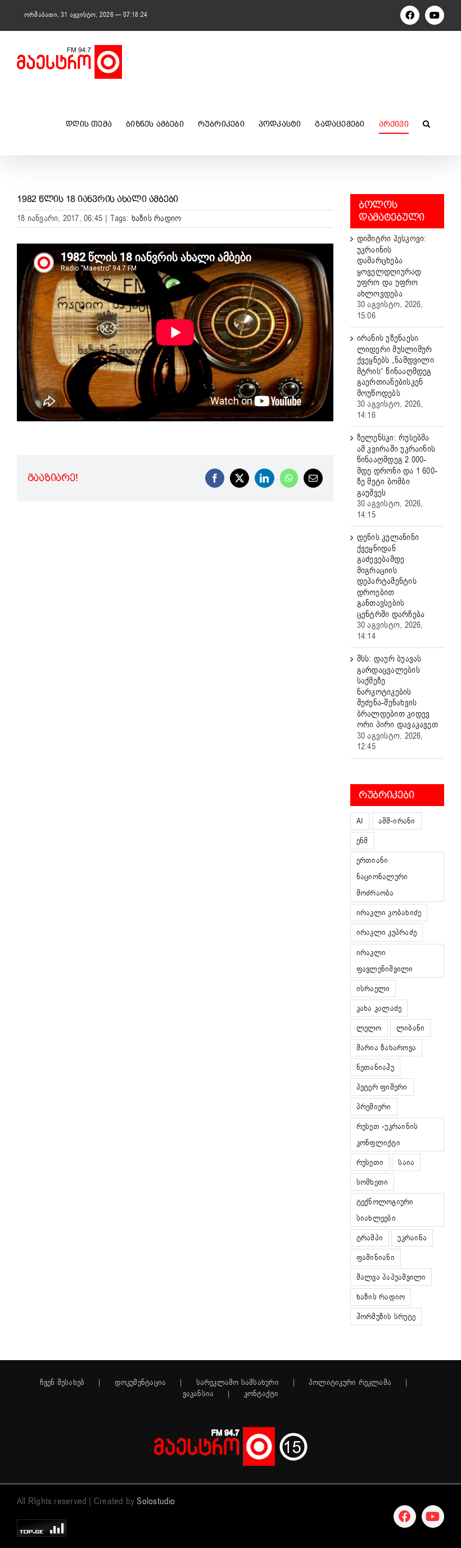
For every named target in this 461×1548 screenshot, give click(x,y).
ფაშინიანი (375, 1257)
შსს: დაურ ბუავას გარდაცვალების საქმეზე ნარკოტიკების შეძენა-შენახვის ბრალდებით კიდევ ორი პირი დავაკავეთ (397, 691)
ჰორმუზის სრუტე (385, 1316)
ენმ (362, 840)
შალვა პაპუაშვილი (391, 1277)
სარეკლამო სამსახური (237, 1383)
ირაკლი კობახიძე (388, 912)
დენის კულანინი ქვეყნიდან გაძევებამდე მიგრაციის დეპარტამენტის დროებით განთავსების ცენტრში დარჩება (390, 576)
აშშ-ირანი (396, 821)
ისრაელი (373, 988)
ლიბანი (410, 1028)
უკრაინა (412, 1237)
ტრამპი (369, 1237)
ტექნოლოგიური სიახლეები (385, 1209)
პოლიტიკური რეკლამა (350, 1383)
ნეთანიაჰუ (375, 1067)
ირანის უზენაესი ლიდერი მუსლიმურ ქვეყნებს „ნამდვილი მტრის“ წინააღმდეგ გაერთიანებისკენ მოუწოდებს (395, 365)
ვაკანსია (198, 1394)
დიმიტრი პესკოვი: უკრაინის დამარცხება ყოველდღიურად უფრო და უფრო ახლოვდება (392, 266)
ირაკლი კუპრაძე (386, 932)
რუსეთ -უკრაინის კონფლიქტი (387, 1134)
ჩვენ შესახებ (62, 1383)
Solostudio (156, 1501)
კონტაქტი (261, 1394)
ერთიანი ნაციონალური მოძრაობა (382, 876)
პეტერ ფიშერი (382, 1087)
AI (359, 821)
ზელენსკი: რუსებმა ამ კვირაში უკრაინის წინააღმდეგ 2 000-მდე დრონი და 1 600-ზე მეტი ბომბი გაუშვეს (397, 465)
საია (406, 1162)
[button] (426, 124)
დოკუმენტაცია (140, 1383)
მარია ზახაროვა (386, 1047)
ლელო (369, 1028)
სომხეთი (372, 1182)
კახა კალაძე (378, 1008)
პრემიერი (373, 1106)
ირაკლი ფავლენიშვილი (384, 960)
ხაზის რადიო (156, 218)
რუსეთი (369, 1162)
